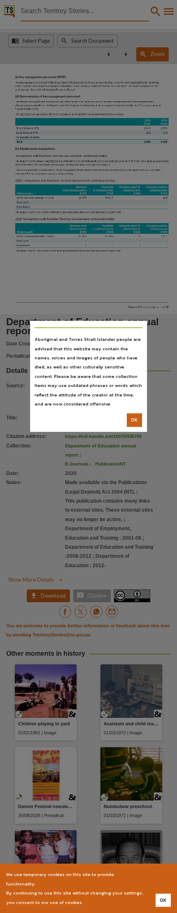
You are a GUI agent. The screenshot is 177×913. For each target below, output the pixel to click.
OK (134, 420)
